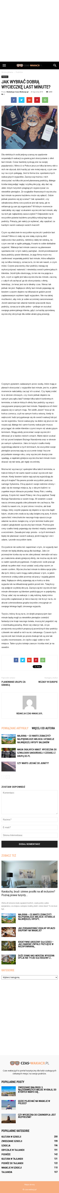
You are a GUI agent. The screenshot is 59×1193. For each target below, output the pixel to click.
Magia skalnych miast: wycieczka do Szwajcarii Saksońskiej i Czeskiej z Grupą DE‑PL (37, 752)
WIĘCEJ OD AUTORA (43, 728)
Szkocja (5, 1145)
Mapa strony (29, 1184)
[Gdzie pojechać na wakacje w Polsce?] (8, 1105)
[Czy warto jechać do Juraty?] (8, 766)
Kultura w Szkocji (11, 1136)
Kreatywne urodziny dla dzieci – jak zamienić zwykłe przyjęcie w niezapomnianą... (35, 944)
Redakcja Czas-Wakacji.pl (17, 92)
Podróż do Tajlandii (12, 1163)
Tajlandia (6, 1172)
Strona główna (7, 72)
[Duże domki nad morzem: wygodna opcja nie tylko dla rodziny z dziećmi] (8, 959)
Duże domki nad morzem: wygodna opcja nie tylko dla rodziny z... (36, 956)
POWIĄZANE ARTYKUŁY (14, 728)
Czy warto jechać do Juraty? (33, 763)
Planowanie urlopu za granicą (13, 683)
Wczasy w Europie (48, 682)
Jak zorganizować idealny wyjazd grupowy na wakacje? (36, 929)
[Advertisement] (29, 30)
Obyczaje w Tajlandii (12, 1150)
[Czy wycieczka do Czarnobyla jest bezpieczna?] (8, 1118)
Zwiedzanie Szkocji (11, 1141)
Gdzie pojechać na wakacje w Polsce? (34, 1102)
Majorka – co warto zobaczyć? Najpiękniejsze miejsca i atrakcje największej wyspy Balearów (35, 739)
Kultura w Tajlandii (12, 1158)
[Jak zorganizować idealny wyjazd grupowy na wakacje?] (8, 932)
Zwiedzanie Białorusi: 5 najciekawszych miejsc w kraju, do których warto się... (37, 1089)
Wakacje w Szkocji (11, 1167)
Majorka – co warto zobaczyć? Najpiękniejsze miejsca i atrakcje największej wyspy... (36, 916)
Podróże (4, 77)
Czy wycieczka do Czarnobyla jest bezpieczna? (37, 1115)
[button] (55, 65)
